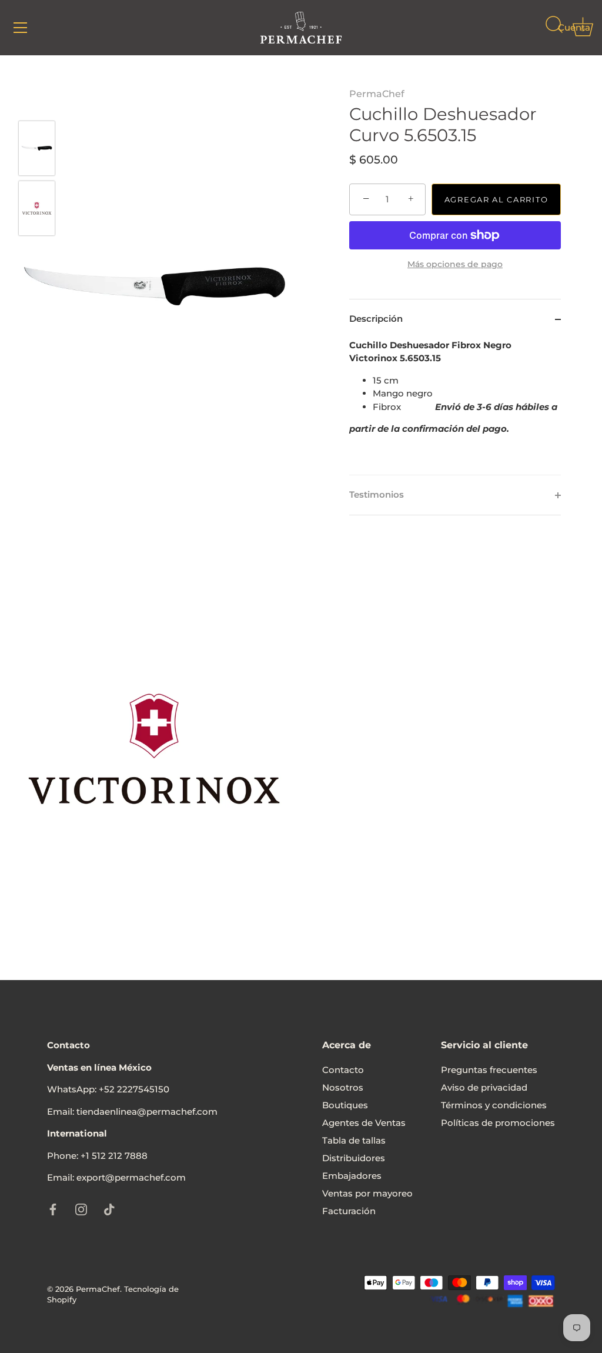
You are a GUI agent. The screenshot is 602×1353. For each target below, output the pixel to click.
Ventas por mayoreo (367, 1193)
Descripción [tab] (376, 318)
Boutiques (345, 1105)
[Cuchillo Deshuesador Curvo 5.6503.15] (36, 148)
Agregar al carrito (496, 199)
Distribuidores (353, 1158)
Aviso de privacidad (484, 1087)
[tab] (455, 407)
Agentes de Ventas (364, 1122)
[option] (37, 150)
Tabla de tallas (354, 1140)
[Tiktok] (109, 1208)
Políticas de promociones (498, 1122)
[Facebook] (53, 1208)
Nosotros (342, 1087)
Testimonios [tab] (376, 494)
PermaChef (376, 93)
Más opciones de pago (455, 264)
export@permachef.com (131, 1177)
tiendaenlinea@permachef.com (147, 1111)
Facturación (349, 1211)
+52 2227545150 (134, 1089)
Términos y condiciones (494, 1105)
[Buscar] (554, 29)
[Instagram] (81, 1208)
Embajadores (352, 1175)
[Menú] (21, 28)
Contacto (343, 1069)
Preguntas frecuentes (489, 1069)
